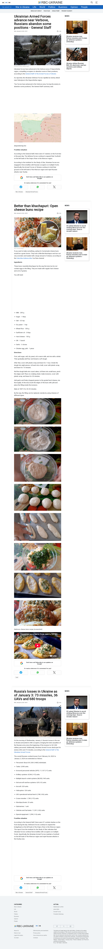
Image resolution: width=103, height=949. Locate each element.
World (42, 7)
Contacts (35, 937)
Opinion (74, 7)
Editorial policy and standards (40, 930)
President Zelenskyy (67, 11)
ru (9, 2)
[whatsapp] (70, 926)
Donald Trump (55, 11)
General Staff (29, 892)
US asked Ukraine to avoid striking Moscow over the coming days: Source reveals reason (76, 228)
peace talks (47, 11)
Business (63, 7)
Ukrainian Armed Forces (32, 191)
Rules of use (17, 933)
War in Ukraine (22, 7)
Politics (51, 7)
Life (34, 7)
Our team (16, 937)
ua (3, 2)
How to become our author (40, 935)
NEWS (67, 16)
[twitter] (63, 926)
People (84, 7)
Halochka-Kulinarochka (24, 258)
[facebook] (57, 926)
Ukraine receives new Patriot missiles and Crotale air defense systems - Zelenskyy (76, 39)
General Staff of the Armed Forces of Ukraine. (41, 74)
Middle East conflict (36, 11)
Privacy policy (36, 933)
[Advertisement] (37, 100)
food (17, 677)
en (6, 2)
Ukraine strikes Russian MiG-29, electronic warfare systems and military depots (76, 66)
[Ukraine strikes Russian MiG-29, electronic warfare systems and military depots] (76, 54)
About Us (16, 930)
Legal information (18, 935)
